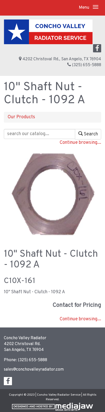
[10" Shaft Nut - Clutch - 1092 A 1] (52, 194)
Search (90, 134)
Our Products (21, 117)
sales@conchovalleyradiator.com (34, 369)
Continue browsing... (80, 143)
